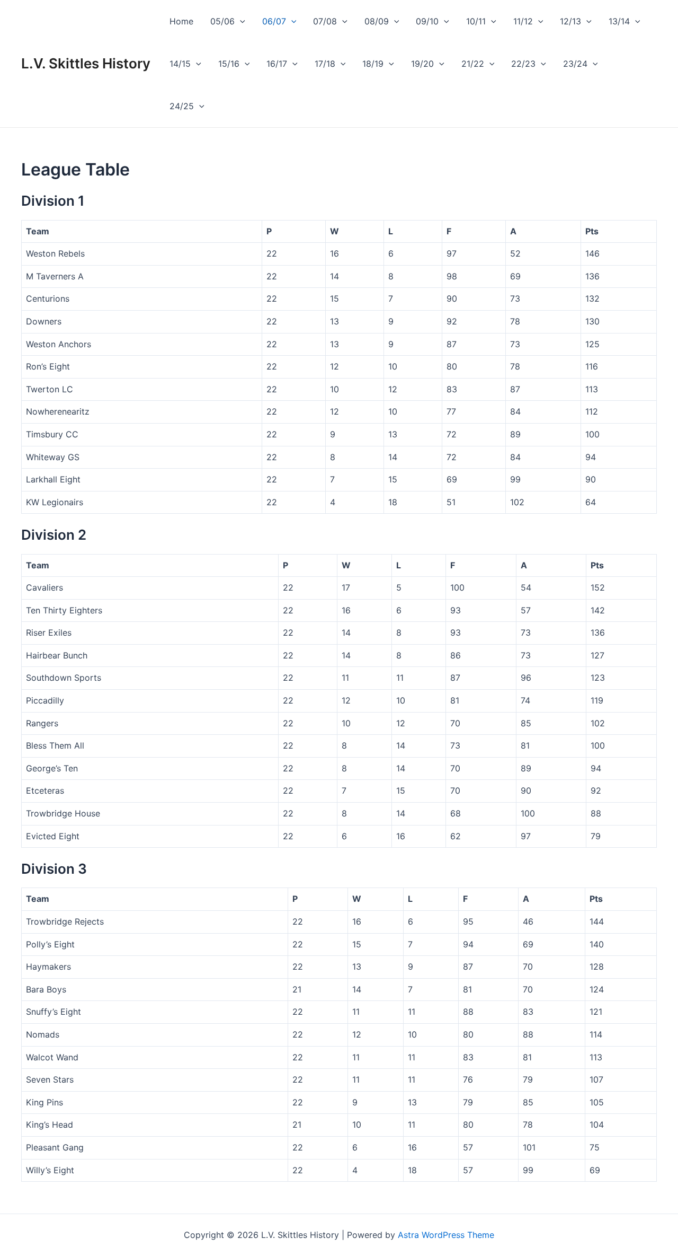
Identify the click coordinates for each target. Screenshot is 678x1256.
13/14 (619, 21)
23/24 (575, 63)
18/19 (372, 63)
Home (181, 21)
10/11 (476, 21)
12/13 (570, 21)
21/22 (472, 63)
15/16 (228, 63)
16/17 (276, 63)
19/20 (422, 63)
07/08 (325, 21)
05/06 (222, 21)
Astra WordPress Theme (446, 1234)
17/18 (325, 63)
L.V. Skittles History (85, 63)
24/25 (182, 106)
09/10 (427, 21)
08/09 (376, 21)
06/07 (274, 21)
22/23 (523, 63)
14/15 (180, 63)
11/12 (523, 21)
